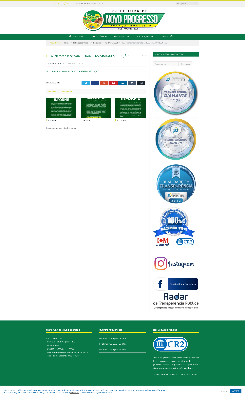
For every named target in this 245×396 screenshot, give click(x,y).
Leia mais (74, 392)
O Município (97, 36)
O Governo (120, 36)
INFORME (80, 3)
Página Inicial (75, 36)
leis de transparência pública (165, 368)
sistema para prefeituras (187, 357)
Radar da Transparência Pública (184, 374)
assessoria (172, 361)
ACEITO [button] (235, 391)
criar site (170, 357)
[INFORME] (61, 108)
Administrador (56, 63)
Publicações (143, 36)
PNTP (164, 374)
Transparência (168, 36)
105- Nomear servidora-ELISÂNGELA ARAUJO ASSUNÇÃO (72, 71)
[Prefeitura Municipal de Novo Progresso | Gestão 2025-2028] (122, 19)
